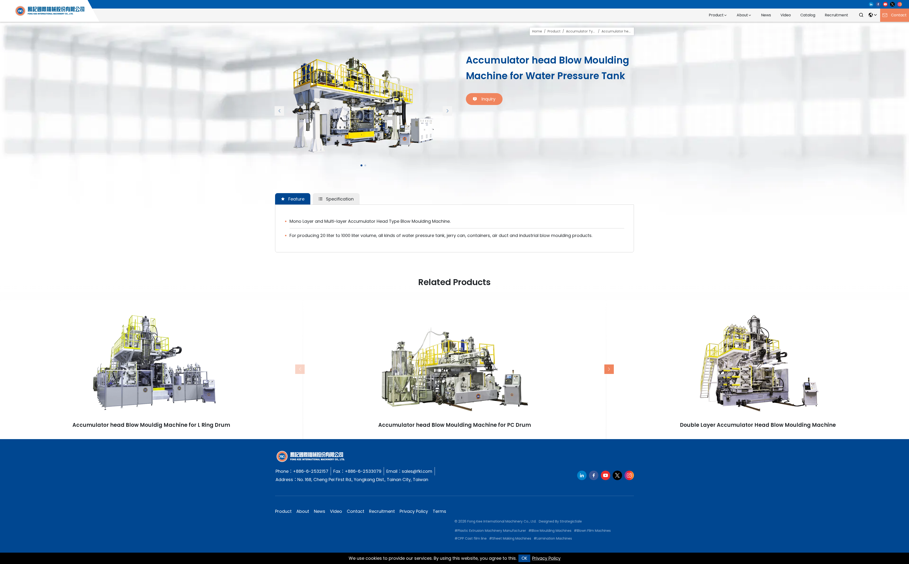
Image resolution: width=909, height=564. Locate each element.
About (742, 15)
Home (537, 31)
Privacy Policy (414, 511)
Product (716, 15)
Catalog (807, 15)
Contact (355, 511)
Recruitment (836, 15)
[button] (279, 111)
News (766, 15)
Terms (439, 511)
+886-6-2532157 (310, 471)
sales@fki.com (417, 471)
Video (785, 15)
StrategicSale (571, 521)
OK (524, 558)
